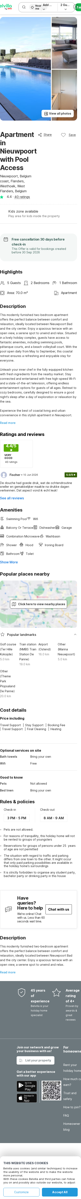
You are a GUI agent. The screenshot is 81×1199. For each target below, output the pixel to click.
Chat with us (58, 909)
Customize (21, 1192)
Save (72, 135)
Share (48, 134)
